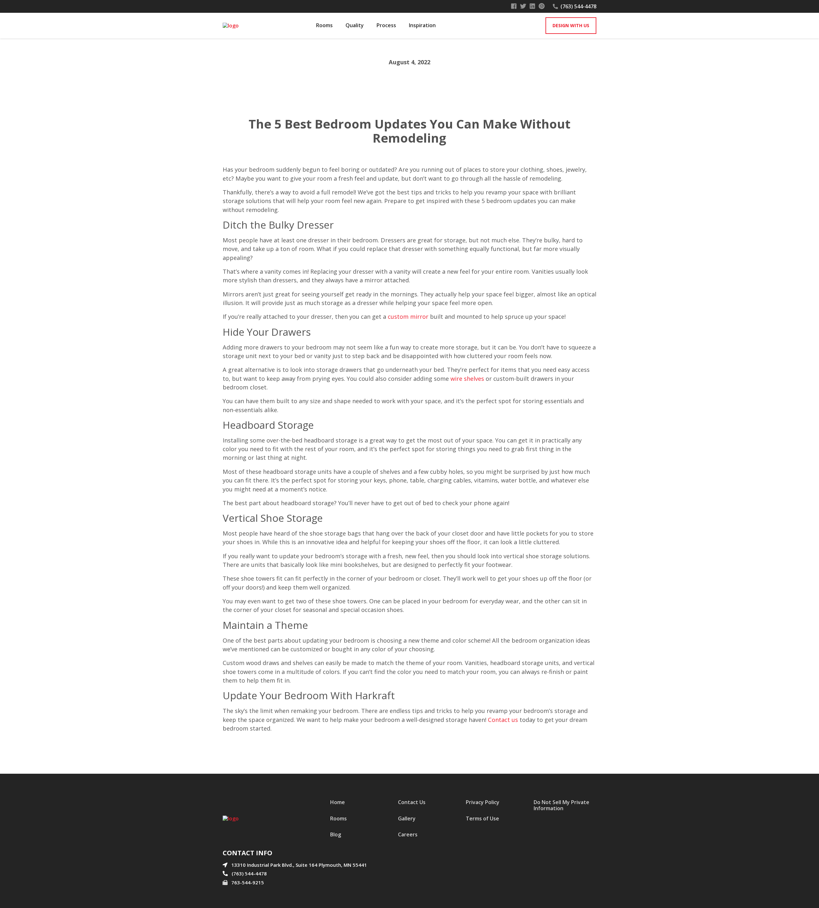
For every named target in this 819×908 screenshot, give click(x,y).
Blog (335, 834)
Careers (407, 834)
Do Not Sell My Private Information (561, 805)
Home (337, 802)
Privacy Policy (482, 802)
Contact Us (411, 802)
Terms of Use (482, 818)
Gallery (407, 818)
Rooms (338, 818)
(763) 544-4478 (578, 6)
